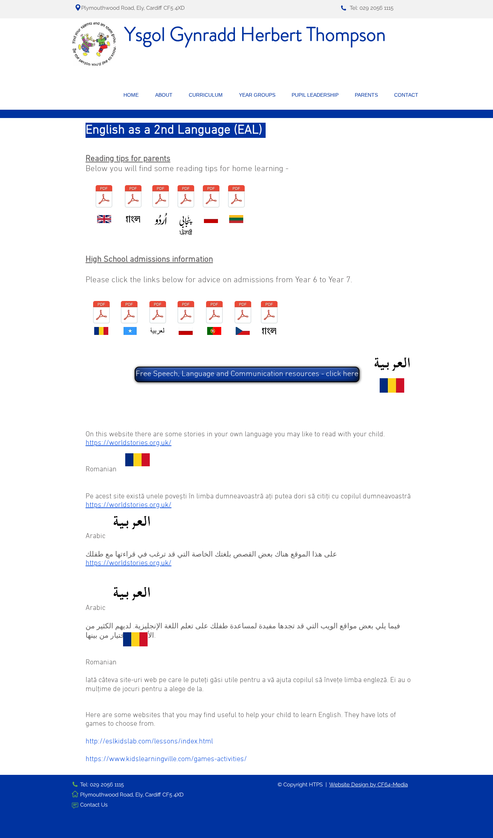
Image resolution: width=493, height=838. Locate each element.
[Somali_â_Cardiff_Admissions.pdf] (129, 313)
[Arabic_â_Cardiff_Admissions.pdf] (158, 313)
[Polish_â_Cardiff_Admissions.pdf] (186, 313)
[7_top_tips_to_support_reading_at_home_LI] (236, 197)
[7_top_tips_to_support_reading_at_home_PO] (211, 197)
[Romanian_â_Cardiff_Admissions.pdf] (101, 313)
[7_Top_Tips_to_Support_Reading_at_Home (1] (104, 197)
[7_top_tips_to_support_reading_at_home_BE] (133, 197)
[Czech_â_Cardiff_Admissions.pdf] (243, 313)
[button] (166, 95)
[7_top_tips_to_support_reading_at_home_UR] (160, 197)
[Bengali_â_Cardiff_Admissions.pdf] (269, 313)
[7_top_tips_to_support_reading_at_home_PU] (186, 197)
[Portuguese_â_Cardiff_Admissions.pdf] (214, 313)
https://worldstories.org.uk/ (128, 443)
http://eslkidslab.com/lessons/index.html (149, 741)
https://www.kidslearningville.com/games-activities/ (166, 759)
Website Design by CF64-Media (368, 784)
